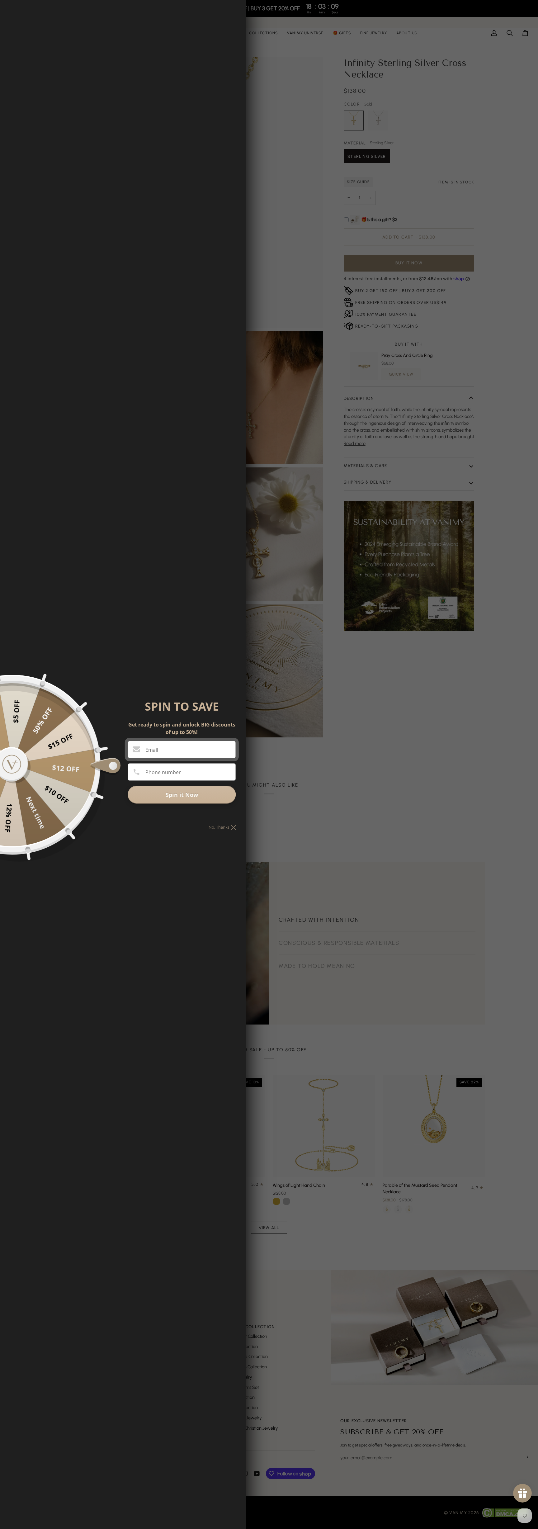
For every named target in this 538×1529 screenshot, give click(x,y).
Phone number (163, 772)
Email (151, 749)
